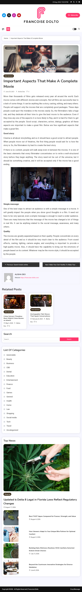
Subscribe (74, 15)
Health (9, 401)
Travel (8, 426)
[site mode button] (74, 29)
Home (8, 405)
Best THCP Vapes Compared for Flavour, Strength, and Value (52, 516)
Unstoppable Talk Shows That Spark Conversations (40, 315)
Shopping (10, 413)
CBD (8, 367)
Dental (9, 372)
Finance (9, 384)
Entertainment (8, 76)
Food (8, 388)
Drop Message (75, 589)
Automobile (11, 355)
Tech (8, 422)
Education (10, 376)
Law (8, 409)
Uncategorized (12, 430)
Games (9, 392)
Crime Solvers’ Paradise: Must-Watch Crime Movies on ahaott (14, 318)
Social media (11, 417)
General (9, 397)
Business (10, 363)
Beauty (9, 359)
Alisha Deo (21, 91)
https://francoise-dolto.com (29, 278)
